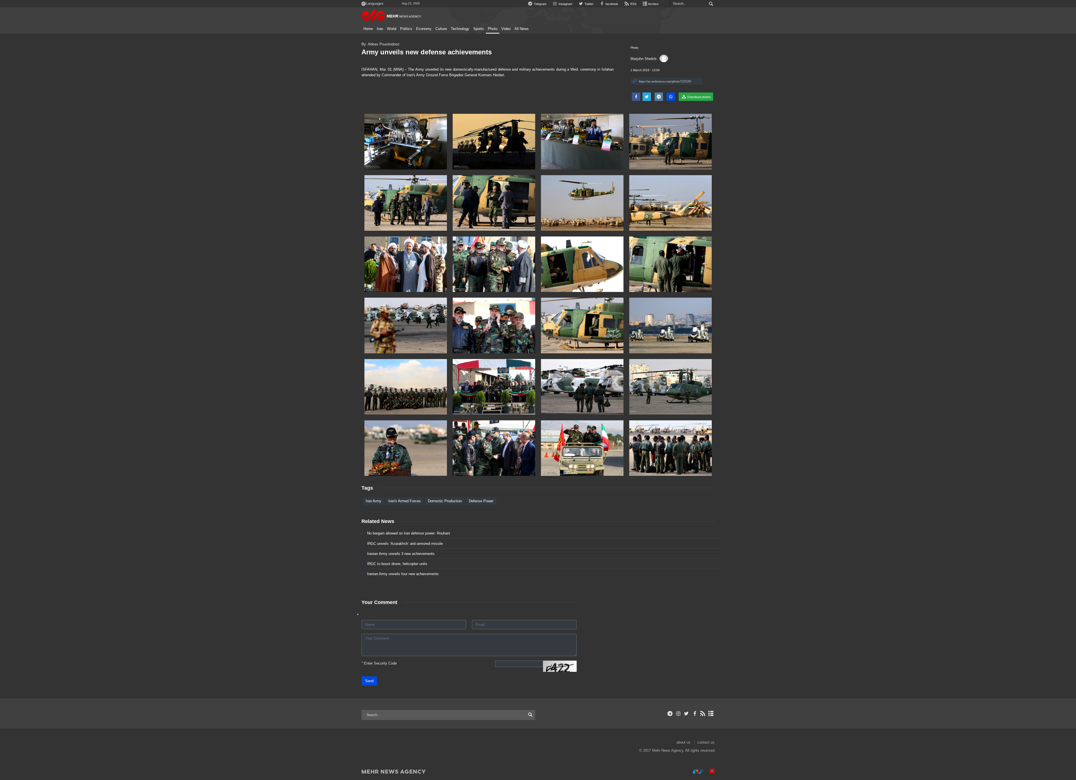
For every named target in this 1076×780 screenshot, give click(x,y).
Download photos (699, 97)
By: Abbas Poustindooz (380, 44)
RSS (632, 4)
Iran (380, 29)
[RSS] (702, 713)
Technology (460, 29)
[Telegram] (670, 713)
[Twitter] (686, 713)
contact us (706, 742)
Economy (424, 29)
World (391, 29)
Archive (653, 4)
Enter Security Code (379, 663)
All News (521, 29)
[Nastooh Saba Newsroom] (695, 771)
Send (369, 681)
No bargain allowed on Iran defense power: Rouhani (408, 533)
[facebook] (694, 713)
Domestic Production (445, 501)
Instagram (565, 4)
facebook (611, 4)
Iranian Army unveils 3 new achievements (401, 554)
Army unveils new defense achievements (426, 52)
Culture (441, 29)
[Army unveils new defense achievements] (405, 142)
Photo (492, 29)
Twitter (588, 4)
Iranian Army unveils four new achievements (403, 574)
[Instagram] (678, 713)
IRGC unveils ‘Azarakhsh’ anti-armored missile (405, 543)
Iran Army (373, 501)
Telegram (539, 4)
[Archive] (711, 713)
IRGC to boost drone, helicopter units (397, 564)
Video (506, 29)
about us (683, 742)
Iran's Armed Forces (404, 501)
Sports (478, 29)
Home (368, 29)
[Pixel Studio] (709, 771)
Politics (406, 29)
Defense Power (481, 501)
